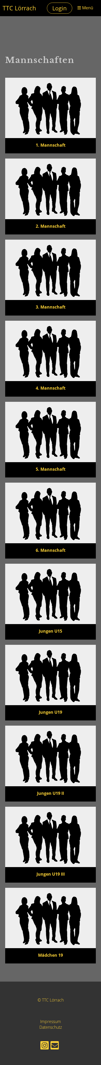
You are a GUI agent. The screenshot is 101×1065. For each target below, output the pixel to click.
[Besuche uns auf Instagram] (44, 1046)
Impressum (50, 1021)
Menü (87, 8)
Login (59, 8)
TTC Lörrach (19, 8)
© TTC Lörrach (51, 1000)
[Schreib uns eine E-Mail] (55, 1046)
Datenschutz (50, 1027)
